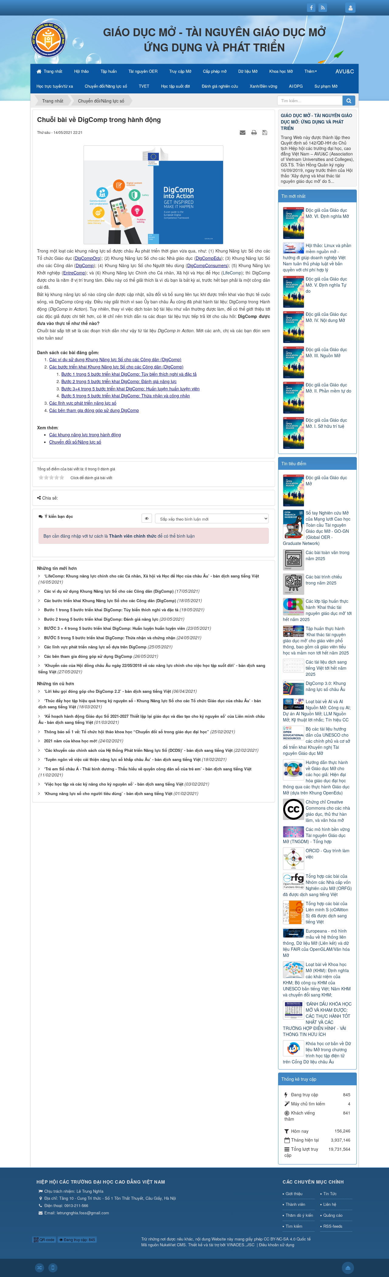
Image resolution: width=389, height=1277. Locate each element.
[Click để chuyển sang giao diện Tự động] (39, 1267)
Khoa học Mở (281, 71)
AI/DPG (296, 86)
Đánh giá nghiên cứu (220, 86)
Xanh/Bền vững (263, 86)
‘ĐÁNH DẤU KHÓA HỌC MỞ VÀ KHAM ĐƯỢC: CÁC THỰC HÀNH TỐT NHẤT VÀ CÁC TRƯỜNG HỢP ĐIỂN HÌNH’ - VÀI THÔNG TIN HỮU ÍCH (317, 1019)
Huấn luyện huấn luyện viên (173, 389)
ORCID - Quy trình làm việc (327, 853)
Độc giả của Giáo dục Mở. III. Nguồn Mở (326, 352)
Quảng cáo (333, 1215)
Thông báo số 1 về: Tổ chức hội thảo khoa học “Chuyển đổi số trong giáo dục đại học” (126, 731)
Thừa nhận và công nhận (165, 396)
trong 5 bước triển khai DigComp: (113, 389)
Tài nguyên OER (143, 71)
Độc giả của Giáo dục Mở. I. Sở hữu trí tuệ (326, 423)
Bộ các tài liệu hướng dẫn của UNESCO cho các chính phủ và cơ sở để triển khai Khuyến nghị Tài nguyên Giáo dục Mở (316, 741)
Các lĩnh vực (61, 403)
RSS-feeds (333, 1226)
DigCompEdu (208, 258)
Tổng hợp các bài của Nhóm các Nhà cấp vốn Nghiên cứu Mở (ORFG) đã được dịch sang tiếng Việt (317, 885)
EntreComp (74, 273)
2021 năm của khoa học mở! (70, 741)
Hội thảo (81, 71)
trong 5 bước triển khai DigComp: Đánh (114, 381)
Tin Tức (330, 1193)
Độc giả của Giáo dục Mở (326, 480)
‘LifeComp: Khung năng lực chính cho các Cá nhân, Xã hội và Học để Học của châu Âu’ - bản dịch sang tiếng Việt (151, 576)
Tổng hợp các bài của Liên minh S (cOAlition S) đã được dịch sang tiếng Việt (327, 912)
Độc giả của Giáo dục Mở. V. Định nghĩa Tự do (326, 285)
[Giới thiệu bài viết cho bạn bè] (243, 132)
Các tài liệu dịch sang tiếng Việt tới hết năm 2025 (326, 668)
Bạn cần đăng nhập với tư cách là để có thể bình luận (119, 536)
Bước (67, 381)
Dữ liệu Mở (247, 71)
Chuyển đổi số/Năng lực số (75, 442)
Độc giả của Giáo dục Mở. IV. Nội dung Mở (326, 317)
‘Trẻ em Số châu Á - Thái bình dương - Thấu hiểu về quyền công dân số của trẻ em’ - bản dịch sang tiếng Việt (147, 769)
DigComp (85, 265)
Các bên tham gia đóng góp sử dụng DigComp (88, 656)
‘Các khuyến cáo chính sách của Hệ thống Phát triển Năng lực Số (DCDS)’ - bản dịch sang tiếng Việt (138, 750)
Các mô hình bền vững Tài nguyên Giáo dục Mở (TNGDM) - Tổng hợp (316, 835)
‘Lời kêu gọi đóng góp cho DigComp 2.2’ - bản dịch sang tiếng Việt (107, 691)
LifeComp (232, 273)
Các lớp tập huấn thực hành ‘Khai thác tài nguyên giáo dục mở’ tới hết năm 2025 (317, 610)
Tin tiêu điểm (293, 463)
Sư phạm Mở (326, 86)
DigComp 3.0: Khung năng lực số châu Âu (326, 686)
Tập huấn (109, 71)
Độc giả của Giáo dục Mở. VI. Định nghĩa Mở (327, 213)
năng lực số (105, 403)
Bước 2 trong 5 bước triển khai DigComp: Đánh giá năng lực (101, 619)
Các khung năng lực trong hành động (85, 434)
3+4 (76, 389)
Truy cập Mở (180, 71)
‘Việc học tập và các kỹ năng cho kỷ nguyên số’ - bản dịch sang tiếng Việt (113, 784)
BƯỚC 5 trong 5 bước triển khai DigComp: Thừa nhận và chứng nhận (109, 637)
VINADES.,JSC (240, 1244)
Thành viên (295, 1204)
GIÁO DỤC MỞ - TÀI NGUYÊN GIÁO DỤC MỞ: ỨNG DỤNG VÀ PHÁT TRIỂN (316, 121)
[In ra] (254, 132)
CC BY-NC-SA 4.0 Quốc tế (287, 1239)
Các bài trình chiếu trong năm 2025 (324, 580)
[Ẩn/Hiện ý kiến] (147, 518)
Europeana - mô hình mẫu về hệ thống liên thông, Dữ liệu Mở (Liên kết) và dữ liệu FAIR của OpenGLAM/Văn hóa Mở (316, 943)
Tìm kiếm (294, 1226)
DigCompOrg (87, 258)
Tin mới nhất (293, 196)
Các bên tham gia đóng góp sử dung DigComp (94, 410)
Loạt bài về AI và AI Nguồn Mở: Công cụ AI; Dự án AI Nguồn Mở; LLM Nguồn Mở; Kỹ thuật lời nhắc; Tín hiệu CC (317, 710)
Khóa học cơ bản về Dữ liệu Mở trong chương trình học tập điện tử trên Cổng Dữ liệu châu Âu (317, 1052)
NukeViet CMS (173, 1244)
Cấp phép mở (214, 71)
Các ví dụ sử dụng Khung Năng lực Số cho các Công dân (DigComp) (115, 359)
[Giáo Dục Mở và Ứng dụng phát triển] (48, 39)
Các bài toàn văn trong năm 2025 (327, 555)
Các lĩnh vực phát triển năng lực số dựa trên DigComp (95, 647)
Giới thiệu (294, 1193)
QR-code (46, 1239)
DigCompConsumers (207, 265)
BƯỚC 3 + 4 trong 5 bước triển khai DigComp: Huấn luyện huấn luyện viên (114, 628)
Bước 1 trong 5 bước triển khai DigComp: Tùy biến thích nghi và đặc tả (129, 374)
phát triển (84, 403)
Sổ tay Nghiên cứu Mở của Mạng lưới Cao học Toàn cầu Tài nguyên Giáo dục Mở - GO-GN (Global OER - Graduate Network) (316, 528)
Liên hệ (329, 1204)
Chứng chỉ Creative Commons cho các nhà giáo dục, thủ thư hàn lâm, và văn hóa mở (328, 811)
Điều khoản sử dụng (276, 1244)
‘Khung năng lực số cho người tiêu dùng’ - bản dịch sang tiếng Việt (108, 793)
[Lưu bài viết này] (265, 132)
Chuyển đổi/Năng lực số (106, 86)
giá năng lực (165, 381)
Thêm (310, 71)
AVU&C (345, 71)
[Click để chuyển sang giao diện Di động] (52, 1267)
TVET (144, 86)
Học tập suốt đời (175, 86)
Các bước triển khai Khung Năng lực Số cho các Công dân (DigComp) (116, 367)
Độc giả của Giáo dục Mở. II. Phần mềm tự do (328, 388)
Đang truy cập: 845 (79, 1239)
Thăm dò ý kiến (299, 1215)
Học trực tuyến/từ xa (54, 86)
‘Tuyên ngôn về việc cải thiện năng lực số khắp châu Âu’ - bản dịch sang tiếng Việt (122, 759)
